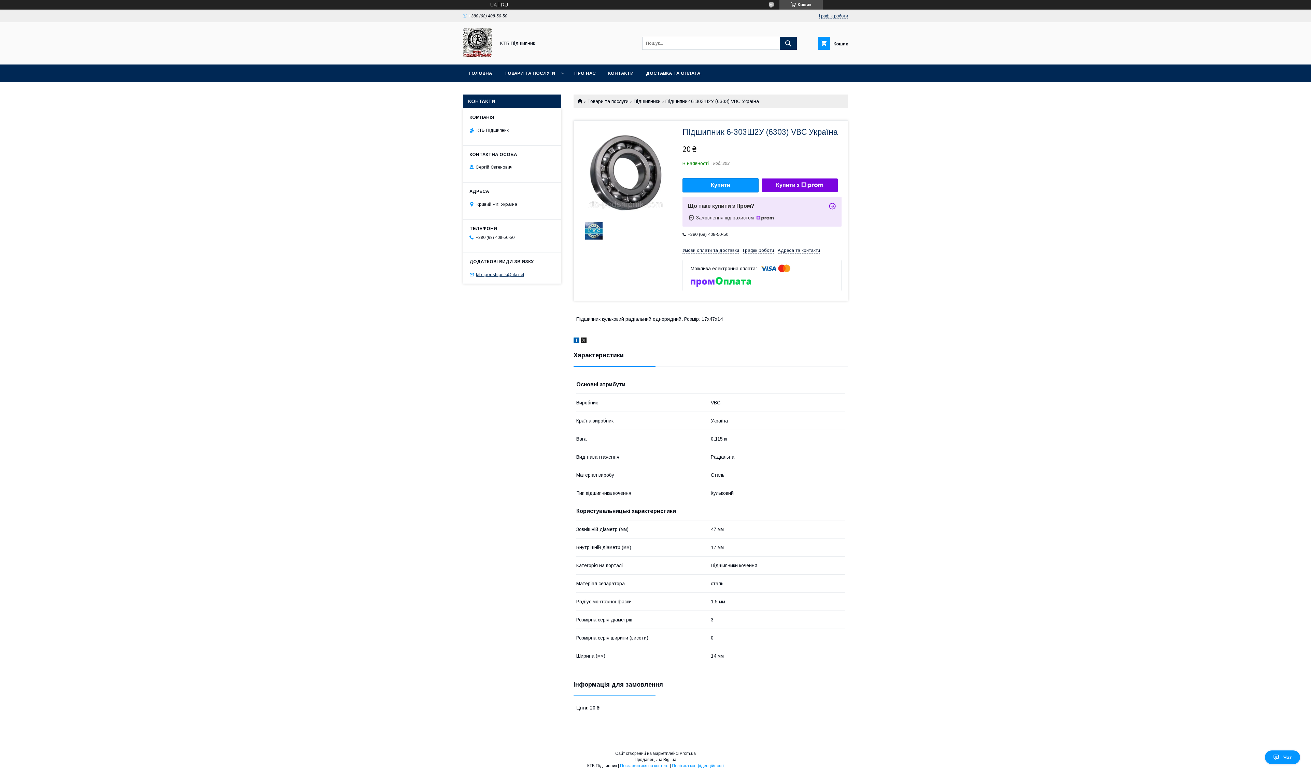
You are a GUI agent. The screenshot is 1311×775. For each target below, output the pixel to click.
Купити (720, 185)
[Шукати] (788, 43)
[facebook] (576, 341)
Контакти (621, 73)
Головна (480, 73)
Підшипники (647, 101)
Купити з (788, 185)
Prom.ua (688, 753)
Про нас (585, 73)
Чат (1287, 757)
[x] (584, 341)
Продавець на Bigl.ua (655, 759)
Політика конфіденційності (698, 765)
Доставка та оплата (673, 73)
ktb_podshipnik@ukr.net (500, 274)
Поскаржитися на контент (644, 765)
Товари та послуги (529, 73)
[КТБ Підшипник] (477, 55)
